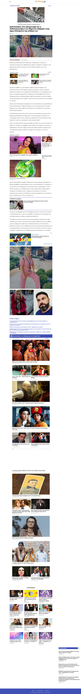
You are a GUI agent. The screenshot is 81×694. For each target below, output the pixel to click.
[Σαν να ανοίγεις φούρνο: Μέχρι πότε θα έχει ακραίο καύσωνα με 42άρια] (16, 204)
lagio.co (49, 692)
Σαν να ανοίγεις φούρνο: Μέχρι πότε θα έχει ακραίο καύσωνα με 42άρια (36, 201)
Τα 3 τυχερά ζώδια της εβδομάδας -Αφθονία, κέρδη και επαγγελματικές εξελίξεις (45, 599)
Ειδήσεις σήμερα (14, 318)
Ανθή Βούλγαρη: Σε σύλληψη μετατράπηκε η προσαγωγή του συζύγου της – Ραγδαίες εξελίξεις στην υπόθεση (30, 332)
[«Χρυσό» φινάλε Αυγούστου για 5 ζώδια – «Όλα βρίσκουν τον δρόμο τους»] (45, 635)
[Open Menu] (10, 1)
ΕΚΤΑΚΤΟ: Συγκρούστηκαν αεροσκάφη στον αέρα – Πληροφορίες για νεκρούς (26, 327)
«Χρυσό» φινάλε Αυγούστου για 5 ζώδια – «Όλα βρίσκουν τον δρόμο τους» (45, 641)
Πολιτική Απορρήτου (39, 690)
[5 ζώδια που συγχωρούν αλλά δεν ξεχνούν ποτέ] (45, 621)
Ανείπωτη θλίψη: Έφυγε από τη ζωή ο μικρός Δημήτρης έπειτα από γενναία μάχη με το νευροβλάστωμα (28, 321)
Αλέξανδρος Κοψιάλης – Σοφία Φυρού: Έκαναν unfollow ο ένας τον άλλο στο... (16, 627)
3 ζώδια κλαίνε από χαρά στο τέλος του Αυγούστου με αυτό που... (30, 599)
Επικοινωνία (47, 690)
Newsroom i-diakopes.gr (15, 59)
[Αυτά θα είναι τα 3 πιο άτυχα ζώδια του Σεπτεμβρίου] (45, 607)
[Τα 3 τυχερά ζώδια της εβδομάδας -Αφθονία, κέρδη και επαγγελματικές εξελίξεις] (45, 593)
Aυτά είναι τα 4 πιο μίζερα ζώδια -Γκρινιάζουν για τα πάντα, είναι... (30, 627)
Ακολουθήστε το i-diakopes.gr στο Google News (26, 336)
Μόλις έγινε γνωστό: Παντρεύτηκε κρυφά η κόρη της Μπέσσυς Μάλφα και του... (30, 613)
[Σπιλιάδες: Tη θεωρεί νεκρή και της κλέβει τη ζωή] (16, 593)
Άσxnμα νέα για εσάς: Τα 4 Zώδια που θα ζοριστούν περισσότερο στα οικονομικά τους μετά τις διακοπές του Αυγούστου (30, 324)
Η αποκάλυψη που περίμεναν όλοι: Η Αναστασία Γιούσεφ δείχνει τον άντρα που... (16, 613)
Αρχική (33, 690)
